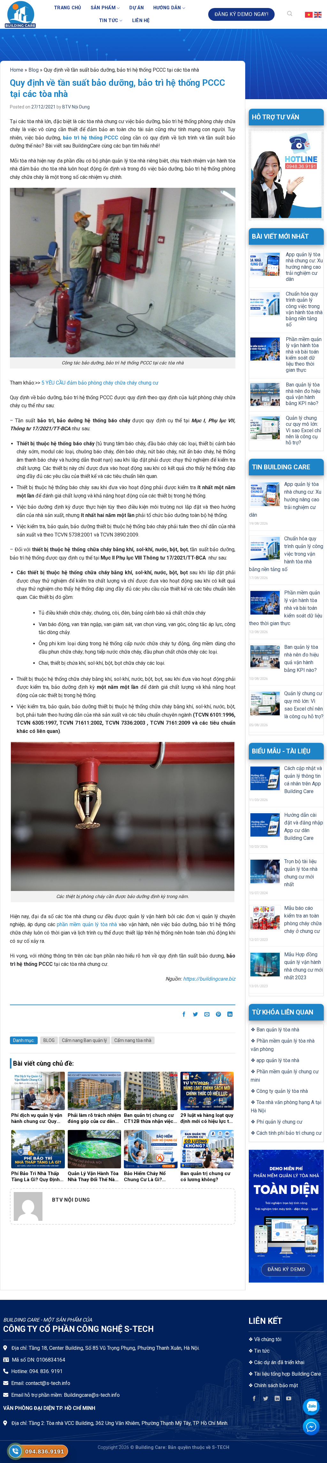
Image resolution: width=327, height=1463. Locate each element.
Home (16, 70)
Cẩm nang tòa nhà (132, 1040)
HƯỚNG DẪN (167, 8)
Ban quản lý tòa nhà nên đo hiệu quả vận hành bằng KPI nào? (303, 394)
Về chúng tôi (267, 1339)
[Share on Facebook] (184, 1015)
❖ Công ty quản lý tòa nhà (279, 1091)
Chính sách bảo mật (276, 1385)
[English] (318, 14)
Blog (33, 70)
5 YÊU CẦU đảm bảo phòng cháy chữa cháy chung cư (100, 383)
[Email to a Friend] (207, 1015)
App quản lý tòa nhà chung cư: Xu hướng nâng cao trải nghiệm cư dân (304, 266)
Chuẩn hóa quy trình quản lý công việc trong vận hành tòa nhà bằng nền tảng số (304, 309)
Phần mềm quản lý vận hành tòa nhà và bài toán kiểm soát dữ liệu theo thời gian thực (304, 354)
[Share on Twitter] (195, 1015)
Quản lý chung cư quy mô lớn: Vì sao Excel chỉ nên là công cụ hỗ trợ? (303, 430)
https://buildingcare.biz (209, 979)
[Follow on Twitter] (266, 1400)
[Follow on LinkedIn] (277, 1400)
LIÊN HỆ (141, 20)
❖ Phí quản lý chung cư (276, 1122)
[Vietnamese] (309, 14)
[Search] (290, 14)
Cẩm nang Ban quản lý (84, 1040)
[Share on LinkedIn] (230, 1015)
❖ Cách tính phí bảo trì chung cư (286, 1133)
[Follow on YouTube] (289, 1400)
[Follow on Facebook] (254, 1400)
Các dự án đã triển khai (279, 1362)
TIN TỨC (108, 20)
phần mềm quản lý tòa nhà (87, 924)
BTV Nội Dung (76, 106)
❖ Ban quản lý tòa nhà (275, 1030)
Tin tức (262, 1351)
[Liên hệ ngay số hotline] (15, 1451)
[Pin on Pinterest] (218, 1015)
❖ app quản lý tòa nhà (275, 1060)
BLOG (49, 1040)
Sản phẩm (103, 8)
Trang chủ (67, 8)
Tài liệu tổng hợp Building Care (287, 1374)
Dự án (136, 8)
